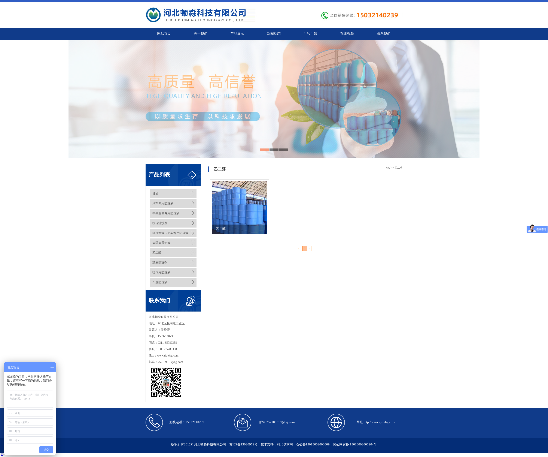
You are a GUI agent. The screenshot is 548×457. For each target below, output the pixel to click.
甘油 (155, 193)
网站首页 (164, 33)
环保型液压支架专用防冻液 (170, 233)
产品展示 (237, 33)
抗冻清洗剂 (159, 223)
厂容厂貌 (310, 33)
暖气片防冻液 (161, 272)
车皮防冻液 (159, 282)
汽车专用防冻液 (162, 203)
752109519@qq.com (170, 362)
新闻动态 (274, 33)
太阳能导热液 (161, 242)
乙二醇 (156, 252)
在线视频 (347, 33)
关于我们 (200, 33)
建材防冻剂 (159, 262)
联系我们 (383, 33)
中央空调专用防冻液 (165, 213)
